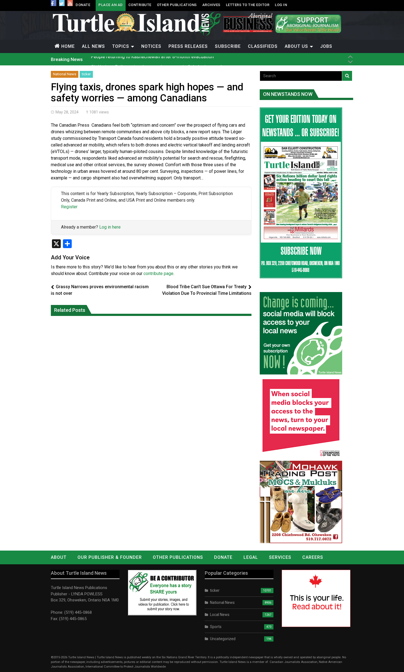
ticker (86, 74)
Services (280, 557)
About (59, 557)
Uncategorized (223, 639)
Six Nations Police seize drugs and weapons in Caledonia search (157, 59)
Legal (250, 557)
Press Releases (188, 46)
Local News (219, 614)
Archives (211, 5)
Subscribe (228, 46)
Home (68, 46)
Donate (83, 5)
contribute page (158, 273)
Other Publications (177, 5)
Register (69, 206)
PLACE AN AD (110, 5)
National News (64, 74)
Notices (151, 46)
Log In (281, 5)
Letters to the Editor (248, 5)
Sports (216, 626)
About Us (296, 46)
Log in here (110, 227)
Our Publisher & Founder (110, 557)
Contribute (139, 5)
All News (93, 46)
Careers (312, 557)
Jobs (326, 46)
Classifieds (263, 46)
